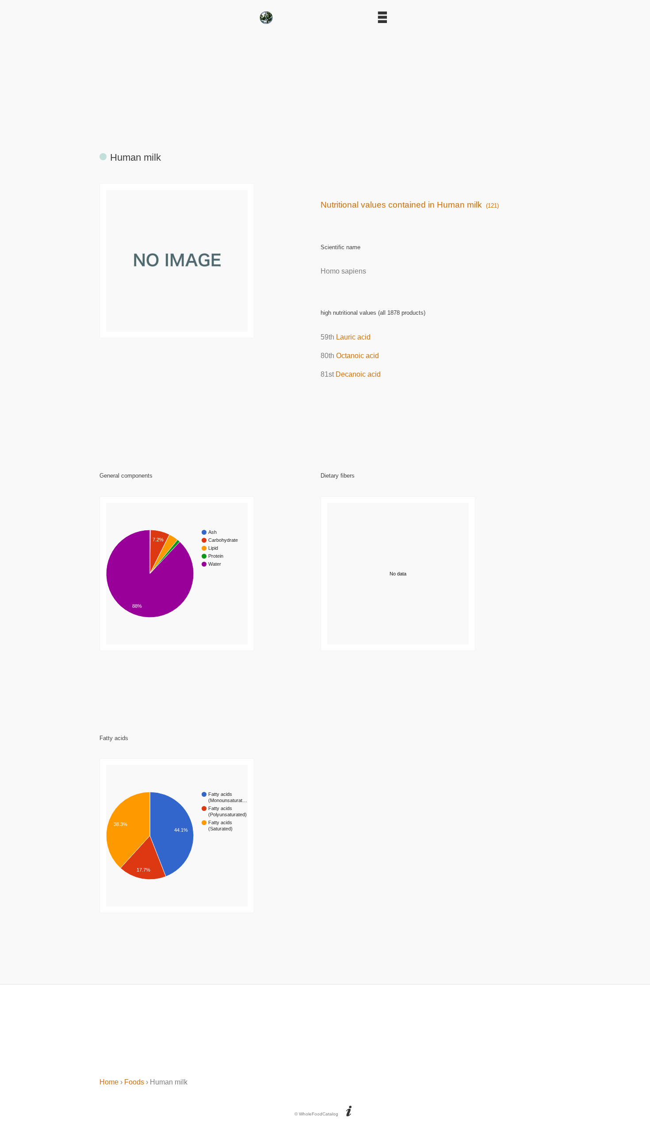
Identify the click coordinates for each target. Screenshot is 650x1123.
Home (109, 1082)
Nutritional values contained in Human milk (410, 204)
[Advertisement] (325, 84)
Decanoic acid (358, 374)
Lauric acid (353, 337)
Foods (134, 1082)
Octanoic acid (357, 355)
